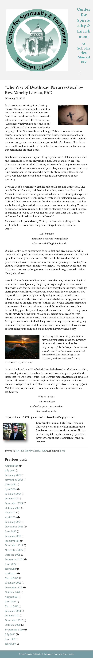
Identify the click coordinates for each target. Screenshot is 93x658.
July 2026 (10, 470)
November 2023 (14, 526)
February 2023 (13, 536)
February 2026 (13, 475)
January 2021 (12, 615)
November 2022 (14, 550)
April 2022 (11, 573)
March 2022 (12, 578)
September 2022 (14, 559)
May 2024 (10, 512)
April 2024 (11, 517)
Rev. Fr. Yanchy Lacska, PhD (31, 450)
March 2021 (11, 606)
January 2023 (12, 540)
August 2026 (12, 466)
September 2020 (14, 629)
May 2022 (10, 569)
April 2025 (11, 489)
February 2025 (13, 494)
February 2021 (13, 611)
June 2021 (10, 601)
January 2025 (12, 498)
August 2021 (11, 597)
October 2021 (12, 592)
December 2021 (14, 587)
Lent (62, 450)
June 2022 (10, 564)
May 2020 (10, 643)
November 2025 (14, 480)
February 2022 (13, 583)
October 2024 (12, 508)
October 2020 (13, 625)
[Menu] (80, 73)
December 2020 (14, 620)
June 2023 (10, 531)
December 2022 (14, 545)
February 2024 (13, 522)
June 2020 (10, 639)
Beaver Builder (68, 654)
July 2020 (10, 634)
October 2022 (12, 555)
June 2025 (10, 484)
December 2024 (14, 503)
